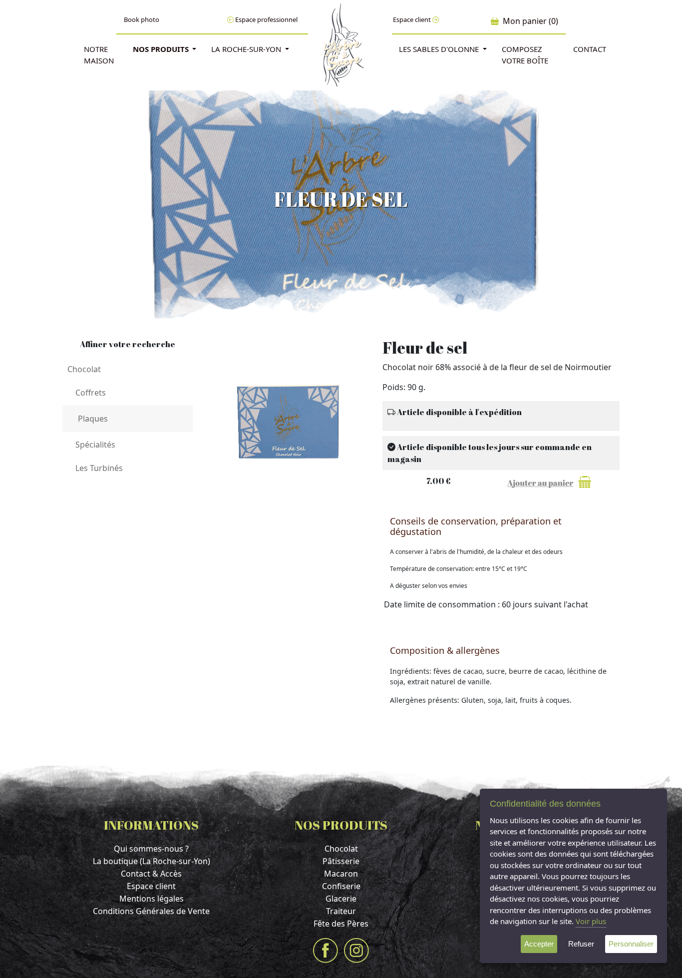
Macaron (341, 873)
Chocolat (341, 848)
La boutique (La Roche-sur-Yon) (151, 861)
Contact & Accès (151, 873)
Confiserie (341, 886)
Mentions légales (151, 898)
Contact (589, 49)
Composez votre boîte (525, 54)
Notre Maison (99, 54)
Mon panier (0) (528, 20)
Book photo (141, 19)
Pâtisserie (341, 861)
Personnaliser (631, 944)
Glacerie (341, 898)
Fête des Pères (341, 923)
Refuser (581, 944)
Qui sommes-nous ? (151, 848)
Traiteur (341, 911)
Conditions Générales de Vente (151, 911)
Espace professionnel (266, 19)
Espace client (412, 19)
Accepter (539, 944)
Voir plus (591, 921)
